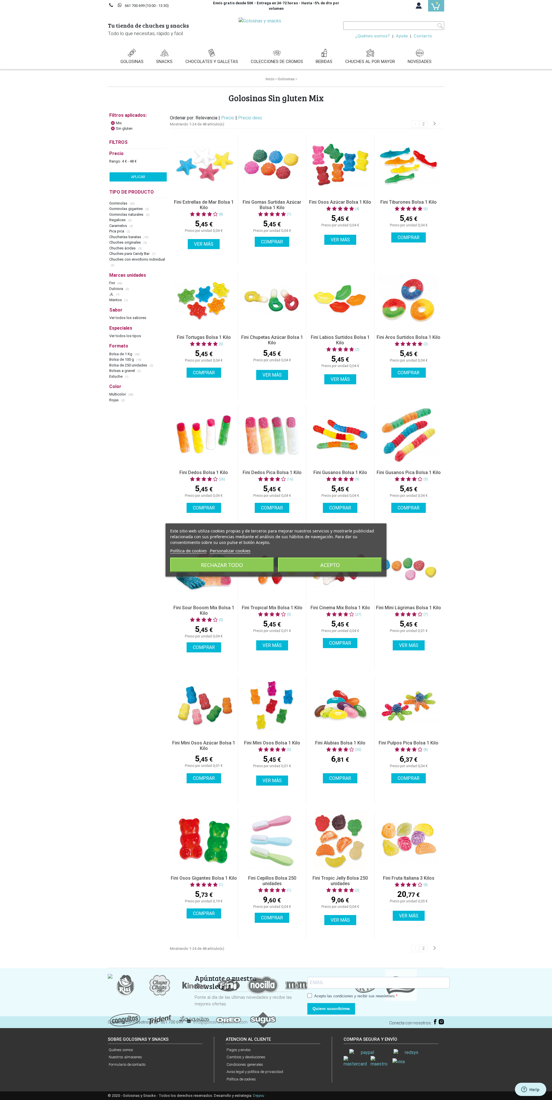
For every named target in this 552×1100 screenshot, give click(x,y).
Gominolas (118, 203)
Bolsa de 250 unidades (128, 365)
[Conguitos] (125, 1019)
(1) (289, 214)
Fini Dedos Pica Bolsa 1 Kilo (272, 472)
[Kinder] (194, 985)
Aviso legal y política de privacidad (255, 1072)
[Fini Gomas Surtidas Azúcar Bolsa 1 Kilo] (272, 165)
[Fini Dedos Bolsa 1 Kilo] (204, 435)
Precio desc (250, 118)
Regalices (117, 220)
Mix (119, 123)
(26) (222, 479)
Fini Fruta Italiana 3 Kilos (408, 878)
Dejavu (258, 1095)
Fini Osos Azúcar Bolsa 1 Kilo (340, 202)
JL (111, 294)
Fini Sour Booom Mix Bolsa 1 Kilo (203, 610)
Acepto (330, 565)
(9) (357, 479)
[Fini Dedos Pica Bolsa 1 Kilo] (272, 435)
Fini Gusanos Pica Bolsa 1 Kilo (409, 472)
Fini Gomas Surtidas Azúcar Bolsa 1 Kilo (272, 204)
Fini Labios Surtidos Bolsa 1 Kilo (340, 340)
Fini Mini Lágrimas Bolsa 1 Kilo (408, 607)
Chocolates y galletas (211, 61)
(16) (290, 479)
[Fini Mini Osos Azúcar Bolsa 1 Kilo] (204, 705)
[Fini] (228, 985)
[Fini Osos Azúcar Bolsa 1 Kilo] (340, 165)
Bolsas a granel (122, 370)
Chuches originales (125, 242)
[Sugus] (263, 1019)
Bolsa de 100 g (122, 359)
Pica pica (117, 231)
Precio (228, 118)
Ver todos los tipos (125, 336)
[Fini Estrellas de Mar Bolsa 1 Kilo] (204, 165)
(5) (221, 344)
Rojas (114, 400)
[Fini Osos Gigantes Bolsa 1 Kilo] (204, 841)
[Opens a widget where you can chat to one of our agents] (530, 1090)
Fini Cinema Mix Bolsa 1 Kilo (340, 607)
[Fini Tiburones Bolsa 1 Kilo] (409, 165)
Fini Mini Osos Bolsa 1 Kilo (272, 743)
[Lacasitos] (194, 1019)
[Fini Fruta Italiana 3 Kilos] (409, 841)
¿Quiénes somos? (372, 36)
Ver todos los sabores (127, 318)
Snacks (164, 61)
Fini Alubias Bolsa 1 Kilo (340, 743)
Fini (112, 283)
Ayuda (402, 36)
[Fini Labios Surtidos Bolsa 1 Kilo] (340, 300)
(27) (358, 614)
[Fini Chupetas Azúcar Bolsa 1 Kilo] (272, 300)
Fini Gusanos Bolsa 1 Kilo (340, 472)
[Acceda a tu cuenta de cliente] (419, 7)
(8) (221, 214)
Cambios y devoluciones (246, 1057)
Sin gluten (124, 128)
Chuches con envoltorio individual (137, 259)
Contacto (423, 36)
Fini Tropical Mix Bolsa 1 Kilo (272, 607)
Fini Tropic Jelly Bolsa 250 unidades (340, 880)
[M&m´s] (297, 985)
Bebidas (324, 61)
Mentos (116, 300)
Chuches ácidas (123, 248)
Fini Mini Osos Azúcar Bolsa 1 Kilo (203, 745)
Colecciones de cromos (277, 61)
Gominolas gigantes (126, 209)
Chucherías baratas (125, 237)
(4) (357, 209)
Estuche (116, 376)
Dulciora (116, 289)
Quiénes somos (121, 1050)
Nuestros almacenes (125, 1057)
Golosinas (131, 61)
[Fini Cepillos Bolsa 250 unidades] (272, 841)
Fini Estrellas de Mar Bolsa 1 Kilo (204, 204)
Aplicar (138, 177)
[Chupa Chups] (159, 985)
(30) (358, 750)
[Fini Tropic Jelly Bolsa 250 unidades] (340, 841)
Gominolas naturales (126, 214)
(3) (425, 479)
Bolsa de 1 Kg (121, 354)
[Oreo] (228, 1019)
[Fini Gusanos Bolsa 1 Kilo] (340, 435)
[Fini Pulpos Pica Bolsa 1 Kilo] (409, 705)
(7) (425, 614)
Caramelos (118, 226)
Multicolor (118, 394)
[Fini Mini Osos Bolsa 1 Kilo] (272, 705)
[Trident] (159, 1019)
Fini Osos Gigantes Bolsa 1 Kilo (204, 878)
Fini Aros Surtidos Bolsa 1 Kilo (408, 337)
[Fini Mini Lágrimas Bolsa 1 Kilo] (409, 570)
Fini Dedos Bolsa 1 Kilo (203, 472)
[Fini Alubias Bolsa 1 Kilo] (340, 705)
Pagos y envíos (239, 1050)
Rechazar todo (222, 565)
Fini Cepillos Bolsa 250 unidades (272, 880)
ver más (203, 244)
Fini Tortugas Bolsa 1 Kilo (204, 337)
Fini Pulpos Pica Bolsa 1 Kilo (408, 743)
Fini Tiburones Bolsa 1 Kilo (408, 202)
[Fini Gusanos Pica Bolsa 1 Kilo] (409, 435)
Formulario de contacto (127, 1064)
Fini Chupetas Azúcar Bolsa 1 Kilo (272, 340)
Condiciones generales (245, 1064)
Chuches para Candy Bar (129, 253)
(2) (357, 349)
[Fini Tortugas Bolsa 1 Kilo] (204, 300)
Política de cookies (241, 1079)
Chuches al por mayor (370, 61)
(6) (425, 209)
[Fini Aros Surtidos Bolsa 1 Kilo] (409, 300)
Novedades (420, 61)
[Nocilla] (263, 985)
